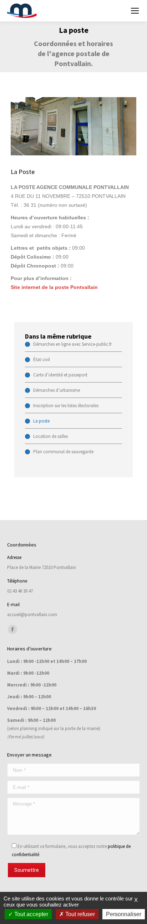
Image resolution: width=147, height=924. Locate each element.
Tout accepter (30, 914)
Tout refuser (79, 914)
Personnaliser (123, 914)
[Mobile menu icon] (135, 11)
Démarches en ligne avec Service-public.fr (72, 344)
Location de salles (50, 436)
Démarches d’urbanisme (56, 390)
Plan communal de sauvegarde (63, 452)
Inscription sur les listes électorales (65, 406)
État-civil (41, 359)
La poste (41, 421)
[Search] (115, 11)
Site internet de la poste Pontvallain (54, 287)
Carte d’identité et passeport (60, 375)
